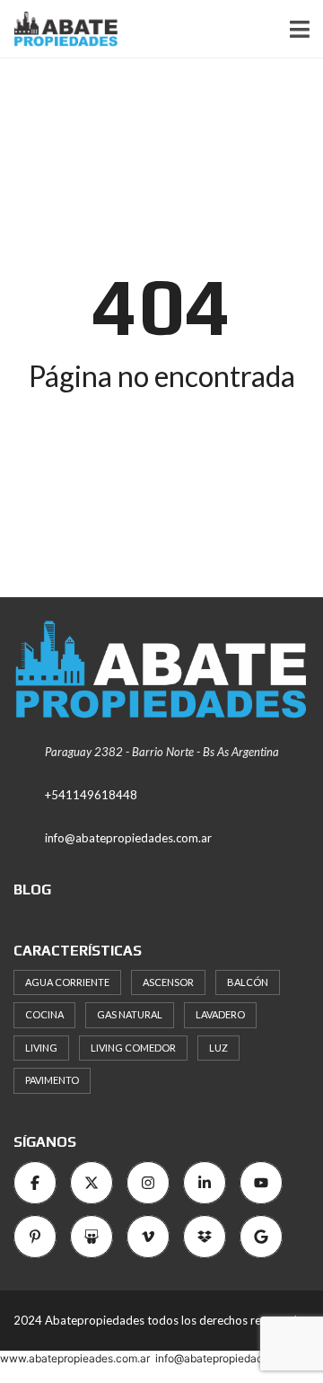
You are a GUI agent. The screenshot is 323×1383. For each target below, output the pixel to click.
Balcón (247, 982)
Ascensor (168, 982)
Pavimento (52, 1080)
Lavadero (220, 1014)
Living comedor (133, 1047)
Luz (218, 1047)
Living (41, 1047)
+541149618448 (91, 795)
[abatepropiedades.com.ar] (59, 29)
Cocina (44, 1014)
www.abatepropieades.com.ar (75, 1358)
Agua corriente (67, 982)
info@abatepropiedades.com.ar (128, 838)
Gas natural (129, 1014)
